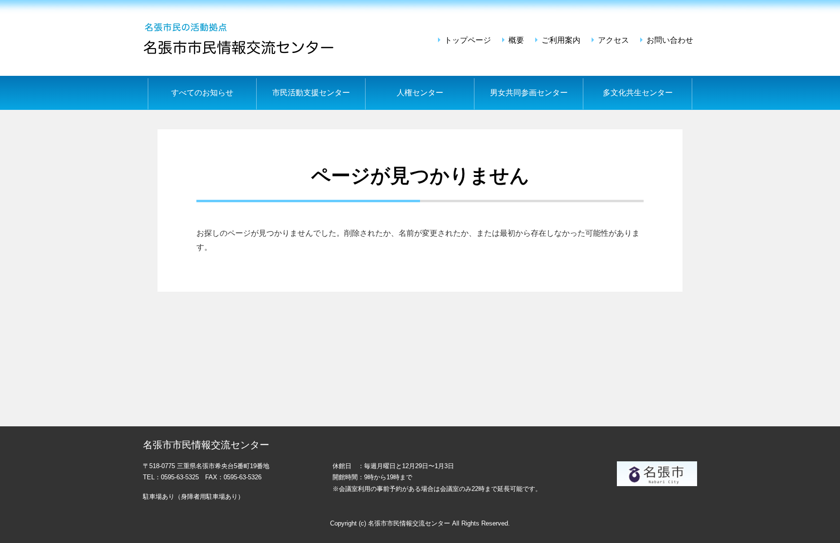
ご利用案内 (561, 40)
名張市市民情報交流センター (240, 38)
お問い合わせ (670, 40)
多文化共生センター (638, 92)
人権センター (420, 92)
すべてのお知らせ (202, 92)
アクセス (613, 40)
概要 (516, 40)
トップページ (467, 40)
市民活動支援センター (311, 92)
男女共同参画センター (529, 92)
